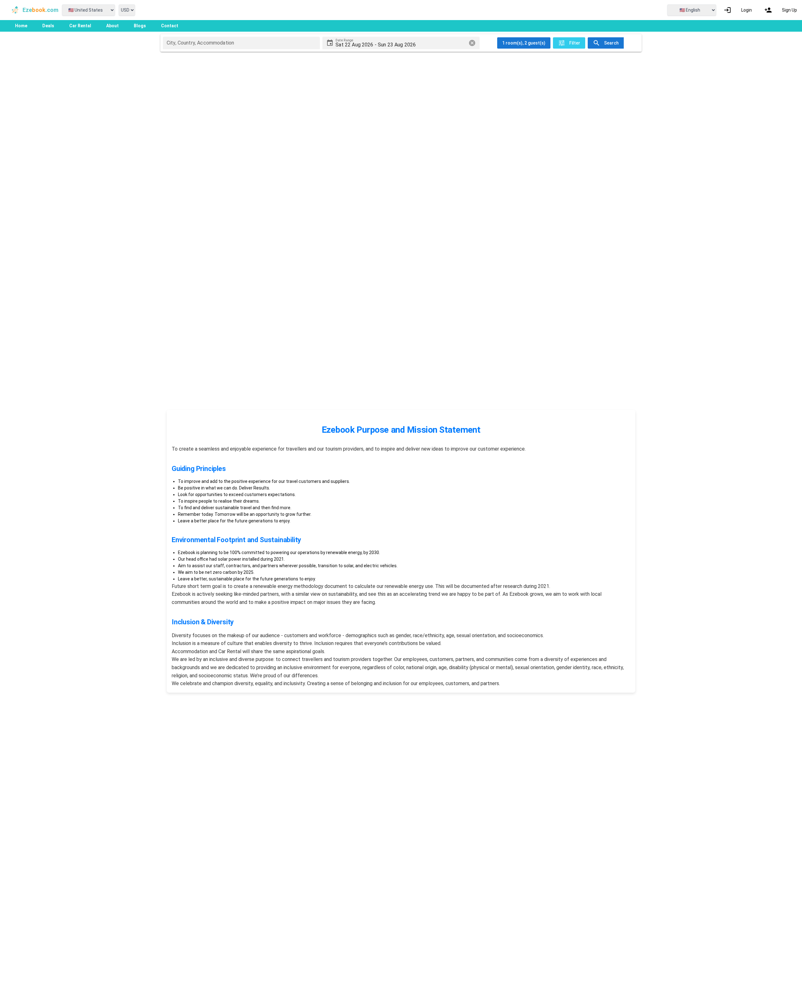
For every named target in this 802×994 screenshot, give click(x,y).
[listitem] (738, 10)
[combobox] (241, 43)
